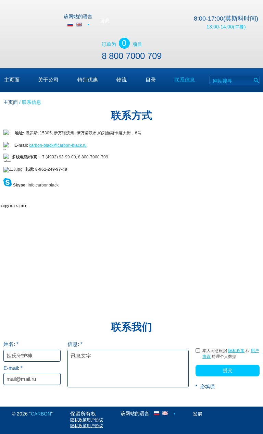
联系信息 (184, 80)
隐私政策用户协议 (86, 420)
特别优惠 (87, 80)
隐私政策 (236, 350)
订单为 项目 (122, 43)
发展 (197, 414)
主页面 (12, 80)
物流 (121, 80)
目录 (151, 80)
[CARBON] (30, 20)
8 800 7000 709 (132, 56)
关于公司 (48, 80)
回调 (104, 21)
